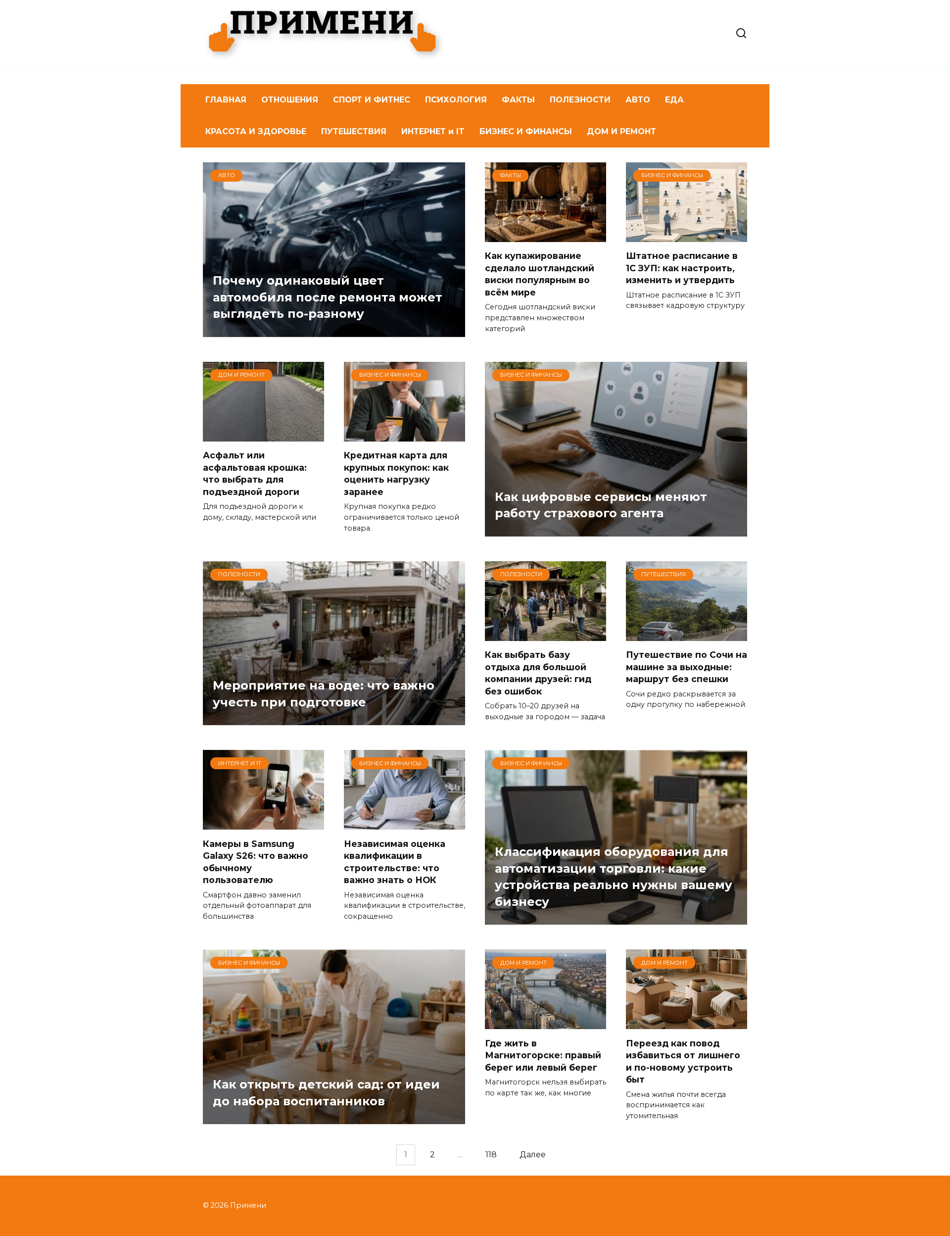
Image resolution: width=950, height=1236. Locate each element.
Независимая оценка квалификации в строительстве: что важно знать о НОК (394, 861)
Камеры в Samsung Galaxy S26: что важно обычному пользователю (255, 861)
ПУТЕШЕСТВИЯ (353, 131)
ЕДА (674, 99)
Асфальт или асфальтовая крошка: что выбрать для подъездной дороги (255, 473)
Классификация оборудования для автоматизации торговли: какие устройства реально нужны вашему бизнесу (613, 876)
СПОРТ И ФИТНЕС (371, 99)
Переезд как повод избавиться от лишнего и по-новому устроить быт (683, 1061)
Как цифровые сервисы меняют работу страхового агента (601, 505)
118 (491, 1154)
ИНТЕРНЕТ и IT (433, 131)
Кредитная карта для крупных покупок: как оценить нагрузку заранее (396, 473)
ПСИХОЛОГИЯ (456, 99)
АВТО (637, 99)
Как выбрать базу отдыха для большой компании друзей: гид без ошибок (538, 672)
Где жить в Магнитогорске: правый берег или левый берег (543, 1055)
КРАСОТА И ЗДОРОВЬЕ (255, 131)
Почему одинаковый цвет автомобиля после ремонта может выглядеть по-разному (327, 297)
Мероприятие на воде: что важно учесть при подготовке (323, 694)
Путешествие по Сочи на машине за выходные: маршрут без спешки (686, 666)
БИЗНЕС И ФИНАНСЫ (525, 131)
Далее (533, 1154)
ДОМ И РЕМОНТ (621, 131)
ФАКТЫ (518, 99)
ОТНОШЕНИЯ (289, 99)
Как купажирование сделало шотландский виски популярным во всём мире (539, 273)
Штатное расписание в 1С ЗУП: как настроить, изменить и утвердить (682, 267)
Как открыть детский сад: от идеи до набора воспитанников (326, 1093)
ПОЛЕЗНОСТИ (580, 99)
